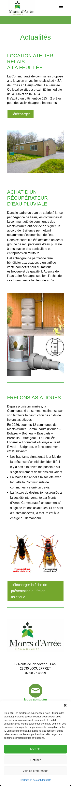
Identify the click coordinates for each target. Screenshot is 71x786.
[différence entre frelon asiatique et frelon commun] (35, 573)
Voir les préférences (35, 770)
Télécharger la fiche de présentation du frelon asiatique (29, 591)
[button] (65, 705)
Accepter (35, 749)
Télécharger (20, 114)
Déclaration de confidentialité (35, 780)
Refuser (35, 760)
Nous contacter (35, 699)
